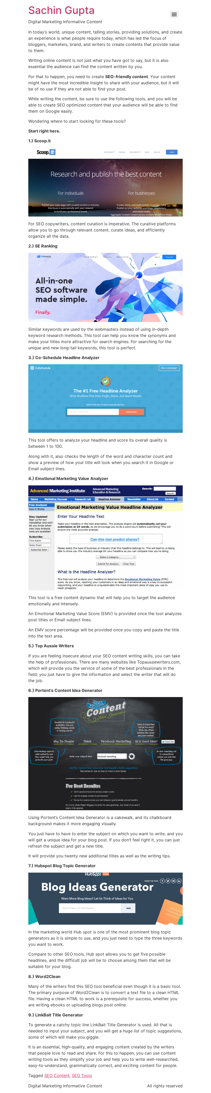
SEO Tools (82, 1075)
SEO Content (56, 1075)
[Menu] (174, 14)
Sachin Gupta (61, 10)
